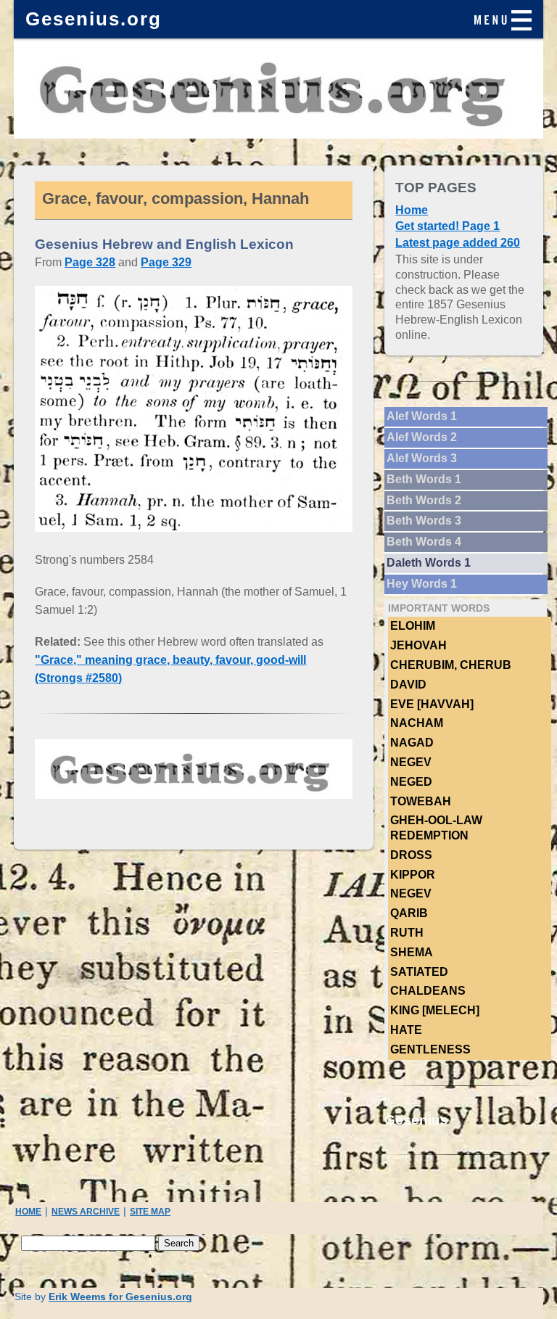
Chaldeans (428, 991)
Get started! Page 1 (447, 226)
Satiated (419, 972)
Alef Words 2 (422, 437)
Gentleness (430, 1049)
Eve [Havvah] (432, 704)
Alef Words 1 (422, 416)
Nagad (412, 742)
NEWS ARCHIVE (85, 1211)
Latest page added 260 (457, 243)
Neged (411, 782)
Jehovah (418, 645)
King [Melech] (434, 1010)
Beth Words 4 (424, 541)
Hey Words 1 (422, 584)
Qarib (409, 913)
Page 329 (166, 262)
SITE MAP (150, 1211)
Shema (411, 952)
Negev (411, 762)
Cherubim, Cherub (450, 665)
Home (411, 210)
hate (406, 1030)
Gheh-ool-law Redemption (436, 828)
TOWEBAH (420, 801)
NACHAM (416, 723)
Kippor (412, 874)
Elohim (412, 626)
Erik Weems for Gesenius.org (120, 1296)
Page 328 (90, 262)
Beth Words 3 (424, 520)
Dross (411, 855)
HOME (28, 1211)
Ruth (407, 932)
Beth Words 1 (424, 479)
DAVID (408, 684)
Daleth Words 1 (429, 562)
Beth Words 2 (424, 500)
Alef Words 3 (422, 458)
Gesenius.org (93, 19)
